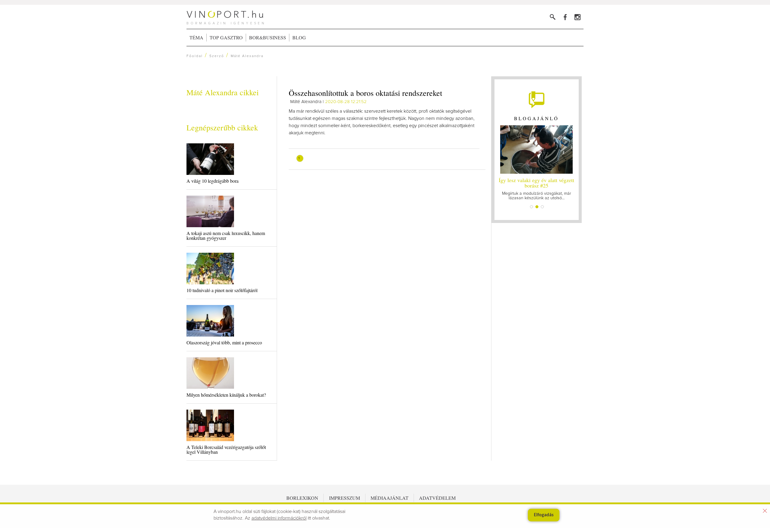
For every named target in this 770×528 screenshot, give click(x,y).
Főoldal (194, 56)
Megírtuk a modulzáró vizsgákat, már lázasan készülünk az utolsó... (536, 188)
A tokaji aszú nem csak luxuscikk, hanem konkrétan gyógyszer (225, 235)
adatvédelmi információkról (278, 518)
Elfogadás (543, 515)
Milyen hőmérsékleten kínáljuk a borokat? (226, 395)
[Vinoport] (577, 17)
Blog (299, 37)
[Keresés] (553, 17)
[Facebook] (565, 17)
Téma (196, 37)
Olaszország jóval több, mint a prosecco (224, 342)
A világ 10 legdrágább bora (212, 181)
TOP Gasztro (226, 37)
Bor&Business (267, 37)
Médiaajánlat (389, 498)
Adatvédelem (437, 498)
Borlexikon (302, 498)
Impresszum (344, 498)
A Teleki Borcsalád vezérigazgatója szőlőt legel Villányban (226, 449)
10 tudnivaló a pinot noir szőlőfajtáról (221, 290)
